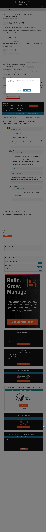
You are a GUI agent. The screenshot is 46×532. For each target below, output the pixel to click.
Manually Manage (18, 90)
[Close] (38, 79)
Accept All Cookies (27, 90)
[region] (23, 85)
